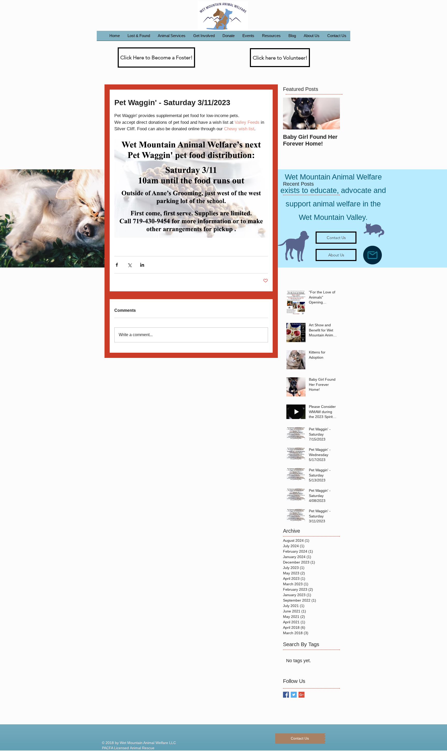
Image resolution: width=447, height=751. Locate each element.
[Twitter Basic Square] (294, 695)
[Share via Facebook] (116, 264)
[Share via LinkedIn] (142, 264)
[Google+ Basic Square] (301, 695)
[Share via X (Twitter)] (129, 264)
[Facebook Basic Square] (286, 695)
